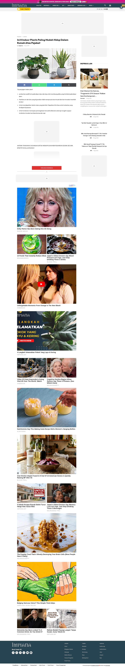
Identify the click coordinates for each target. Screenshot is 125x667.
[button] (105, 5)
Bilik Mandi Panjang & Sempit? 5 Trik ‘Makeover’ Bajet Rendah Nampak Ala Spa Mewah (94, 146)
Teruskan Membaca (47, 168)
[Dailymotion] (107, 9)
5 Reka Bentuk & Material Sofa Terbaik (94, 114)
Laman (25, 36)
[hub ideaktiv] (110, 4)
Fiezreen (82, 98)
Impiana (19, 36)
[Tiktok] (103, 9)
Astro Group (108, 665)
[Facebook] (97, 9)
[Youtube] (105, 9)
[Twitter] (101, 9)
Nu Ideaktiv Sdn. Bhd (95, 665)
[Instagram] (99, 9)
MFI (91, 116)
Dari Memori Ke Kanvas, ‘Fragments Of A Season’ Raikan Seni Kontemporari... (92, 93)
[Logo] (19, 5)
